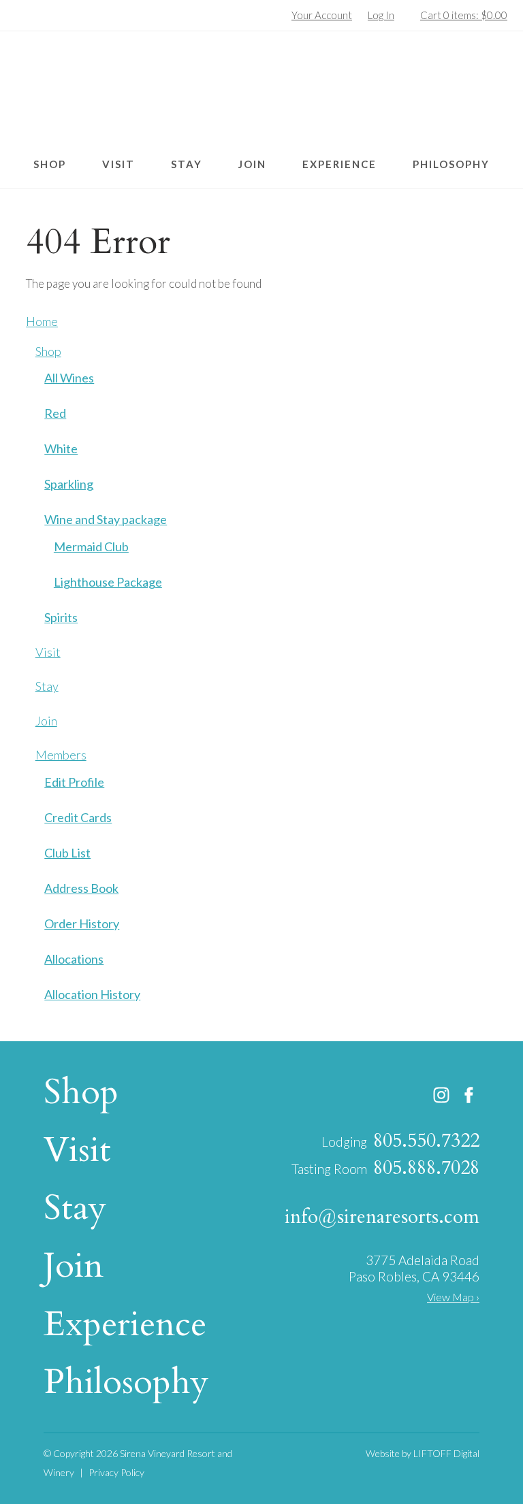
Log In (381, 15)
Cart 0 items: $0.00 (463, 15)
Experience (339, 164)
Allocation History (92, 994)
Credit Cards (78, 817)
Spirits (61, 617)
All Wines (69, 377)
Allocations (74, 958)
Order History (81, 923)
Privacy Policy (116, 1472)
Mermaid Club (91, 546)
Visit (118, 164)
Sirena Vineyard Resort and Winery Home (261, 91)
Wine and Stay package (105, 519)
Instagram (441, 1095)
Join (252, 164)
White (61, 448)
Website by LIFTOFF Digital (422, 1453)
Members (60, 754)
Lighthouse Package (108, 581)
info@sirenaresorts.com (382, 1217)
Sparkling (68, 483)
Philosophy (451, 164)
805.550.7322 (426, 1141)
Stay (186, 164)
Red (55, 413)
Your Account (321, 15)
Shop (49, 164)
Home (42, 321)
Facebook (469, 1095)
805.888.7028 (426, 1168)
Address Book (81, 888)
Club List (67, 852)
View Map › (453, 1296)
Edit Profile (74, 781)
